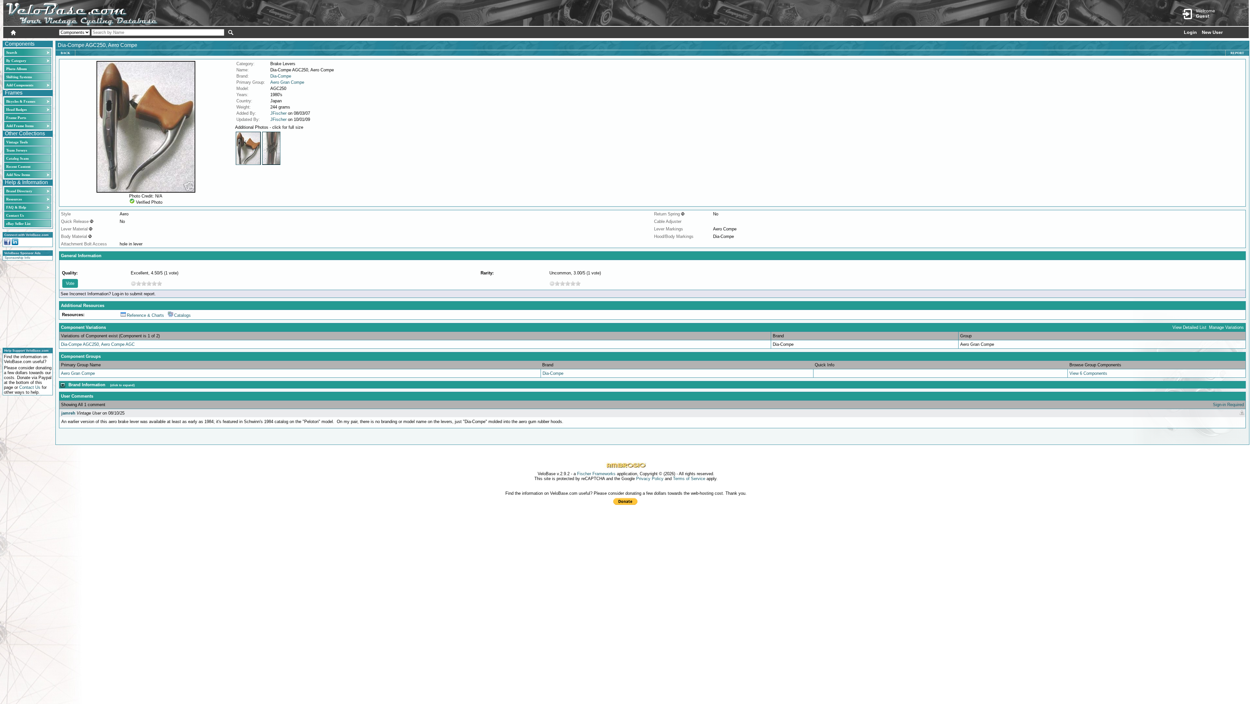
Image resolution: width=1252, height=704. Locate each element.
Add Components (19, 85)
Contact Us (15, 215)
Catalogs (182, 315)
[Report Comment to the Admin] (1242, 413)
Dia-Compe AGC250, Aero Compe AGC (98, 344)
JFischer (278, 113)
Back (65, 53)
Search (11, 52)
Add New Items (18, 175)
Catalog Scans (17, 158)
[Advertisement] (25, 303)
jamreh (68, 413)
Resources (14, 199)
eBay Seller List (18, 224)
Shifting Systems (19, 77)
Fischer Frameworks (596, 473)
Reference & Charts (145, 315)
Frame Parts (16, 118)
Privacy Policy (649, 478)
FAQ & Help (16, 207)
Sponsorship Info (17, 257)
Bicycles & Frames (21, 101)
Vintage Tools (17, 142)
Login (1190, 32)
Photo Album (16, 69)
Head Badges (16, 109)
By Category (16, 61)
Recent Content (18, 167)
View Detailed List (1189, 327)
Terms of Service (689, 478)
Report (1237, 53)
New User (1212, 32)
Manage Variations (1226, 327)
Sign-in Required (1228, 404)
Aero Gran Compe (287, 82)
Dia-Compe (280, 76)
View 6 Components (1088, 373)
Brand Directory (19, 191)
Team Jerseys (16, 150)
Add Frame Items (20, 126)
